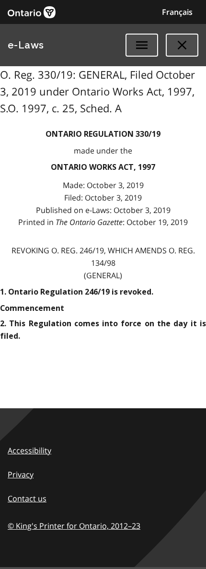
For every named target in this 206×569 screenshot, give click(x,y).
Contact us (27, 498)
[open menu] (142, 45)
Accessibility (29, 450)
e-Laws (26, 45)
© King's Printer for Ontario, (74, 526)
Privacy (21, 474)
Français (177, 12)
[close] (182, 45)
